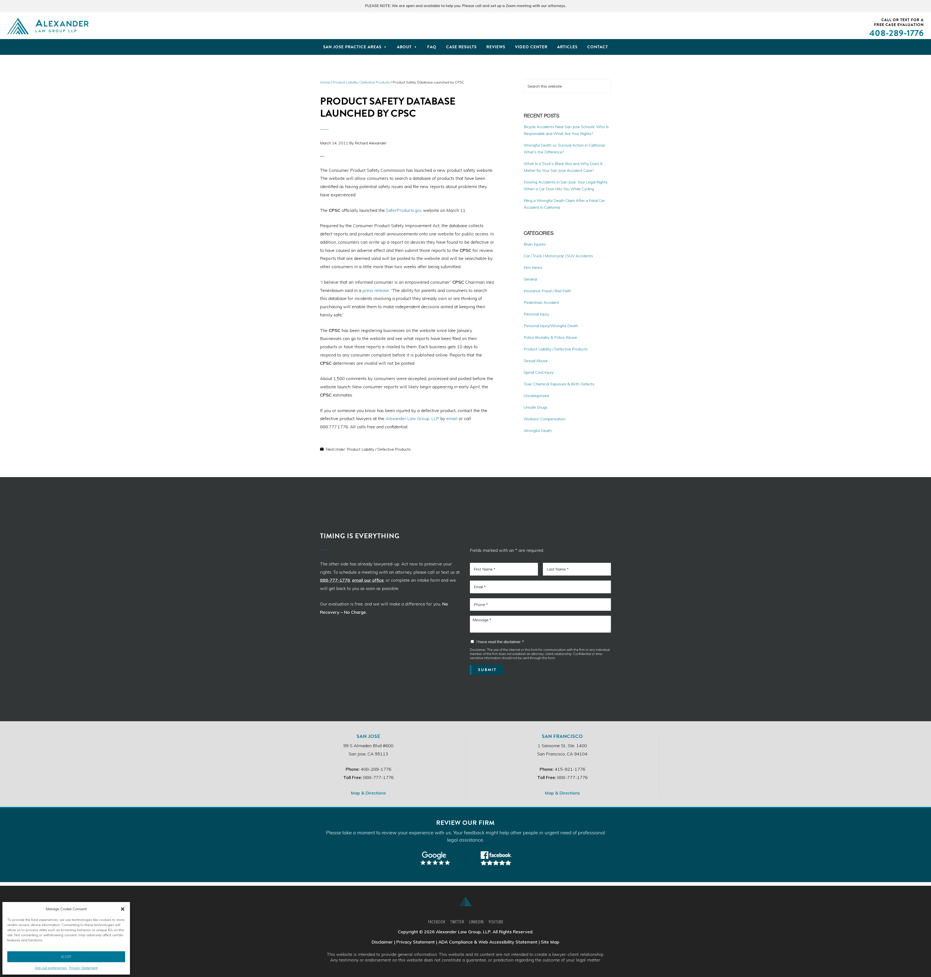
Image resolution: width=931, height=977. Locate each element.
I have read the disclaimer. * (500, 641)
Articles (567, 47)
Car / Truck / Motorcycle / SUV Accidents (558, 255)
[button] (122, 909)
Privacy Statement (83, 968)
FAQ (431, 47)
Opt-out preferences (51, 968)
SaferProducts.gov (404, 210)
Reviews (495, 47)
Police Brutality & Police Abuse (550, 337)
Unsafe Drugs (535, 407)
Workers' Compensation (544, 418)
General (530, 279)
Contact (597, 47)
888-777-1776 (335, 580)
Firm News (533, 267)
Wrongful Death (538, 430)
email (451, 418)
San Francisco (562, 736)
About (404, 47)
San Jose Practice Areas (352, 47)
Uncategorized (536, 395)
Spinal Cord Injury (539, 372)
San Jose (368, 736)
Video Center (531, 47)
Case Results (461, 47)
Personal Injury (536, 314)
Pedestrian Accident (541, 302)
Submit (487, 670)
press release (375, 290)
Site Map (550, 942)
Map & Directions (368, 793)
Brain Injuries (535, 244)
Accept (66, 956)
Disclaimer (382, 942)
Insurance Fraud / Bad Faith (547, 290)
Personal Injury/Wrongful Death (551, 325)
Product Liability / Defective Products (379, 449)
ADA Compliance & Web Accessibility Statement (487, 942)
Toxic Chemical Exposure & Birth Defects (559, 383)
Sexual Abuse (536, 360)
